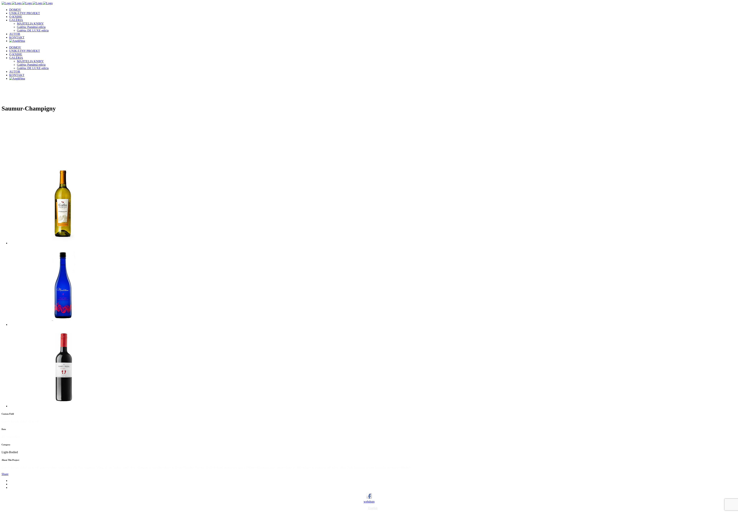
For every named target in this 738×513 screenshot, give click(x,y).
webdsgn (369, 501)
